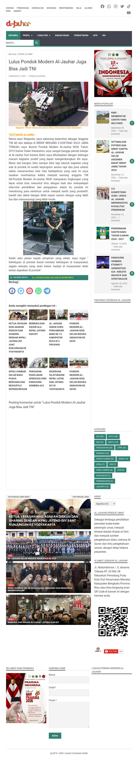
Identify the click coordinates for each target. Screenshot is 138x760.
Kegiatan (51, 8)
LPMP (121, 448)
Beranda (13, 35)
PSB (112, 464)
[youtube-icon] (129, 12)
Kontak (10, 8)
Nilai (78, 8)
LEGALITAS (42, 35)
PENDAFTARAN (81, 35)
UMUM (123, 459)
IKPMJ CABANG (104, 470)
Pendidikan (23, 8)
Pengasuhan (104, 448)
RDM (8, 11)
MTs (95, 35)
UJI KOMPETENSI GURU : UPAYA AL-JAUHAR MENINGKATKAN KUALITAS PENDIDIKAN (119, 199)
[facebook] (12, 291)
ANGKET (17, 11)
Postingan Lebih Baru (18, 497)
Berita (113, 442)
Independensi (66, 8)
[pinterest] (29, 291)
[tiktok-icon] (129, 6)
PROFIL (26, 35)
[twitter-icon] (122, 6)
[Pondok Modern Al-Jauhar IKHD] (18, 24)
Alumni (88, 8)
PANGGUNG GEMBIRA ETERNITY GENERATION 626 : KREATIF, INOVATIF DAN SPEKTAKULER (119, 268)
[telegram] (47, 291)
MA (104, 35)
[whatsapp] (38, 291)
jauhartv (102, 487)
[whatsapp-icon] (109, 6)
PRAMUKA (102, 453)
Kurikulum (38, 8)
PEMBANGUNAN (104, 481)
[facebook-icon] (103, 6)
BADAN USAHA (62, 35)
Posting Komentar (37, 76)
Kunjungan (103, 475)
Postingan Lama (81, 497)
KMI (100, 442)
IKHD (120, 470)
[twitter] (21, 291)
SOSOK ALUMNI (105, 459)
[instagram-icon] (116, 6)
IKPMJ (100, 464)
